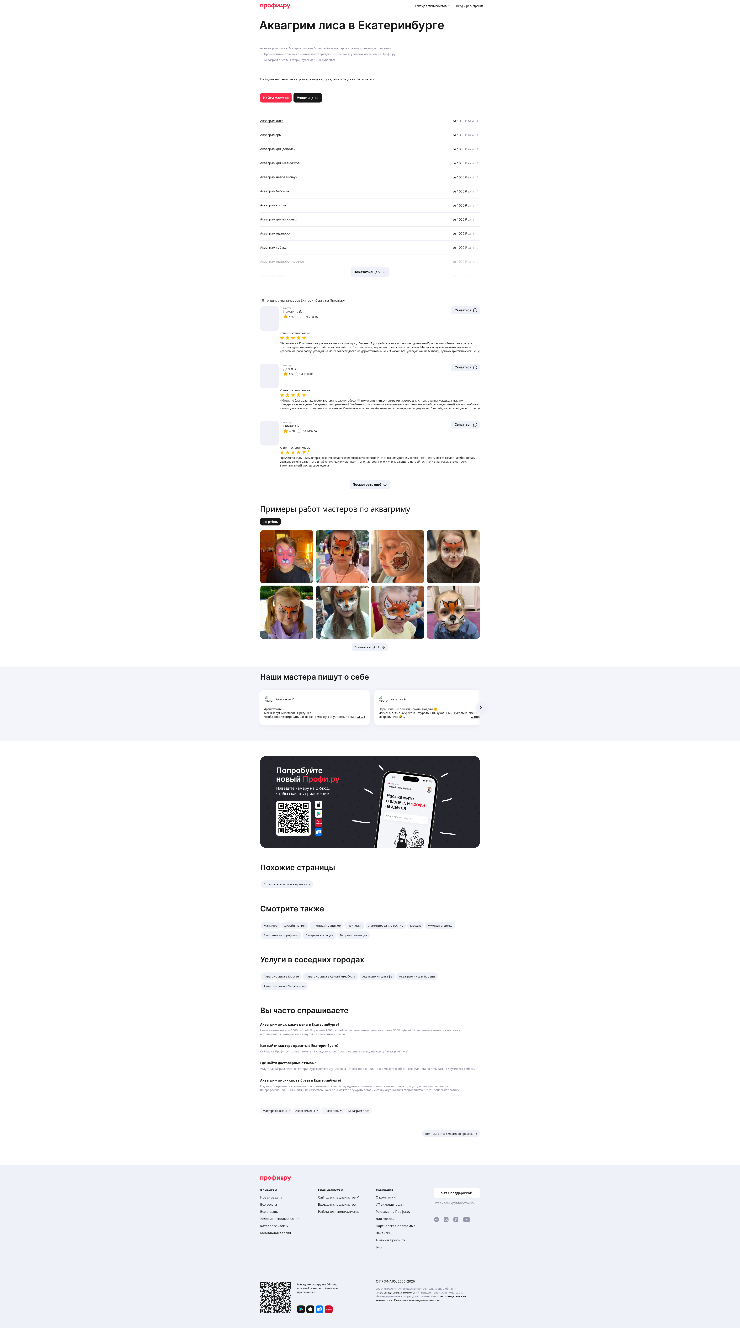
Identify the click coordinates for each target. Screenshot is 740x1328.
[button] (465, 310)
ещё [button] (362, 717)
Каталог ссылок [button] (272, 1226)
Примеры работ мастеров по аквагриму (335, 508)
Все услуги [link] (268, 1204)
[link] (276, 98)
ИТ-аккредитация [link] (390, 1204)
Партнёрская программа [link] (395, 1226)
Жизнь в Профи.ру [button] (390, 1240)
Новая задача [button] (271, 1197)
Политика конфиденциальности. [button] (417, 1300)
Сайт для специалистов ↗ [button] (339, 1197)
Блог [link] (379, 1247)
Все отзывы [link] (269, 1211)
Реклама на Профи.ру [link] (393, 1211)
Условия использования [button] (279, 1218)
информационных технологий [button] (398, 1292)
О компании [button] (386, 1197)
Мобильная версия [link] (275, 1233)
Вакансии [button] (383, 1233)
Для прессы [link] (385, 1218)
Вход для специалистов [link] (337, 1204)
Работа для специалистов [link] (338, 1211)
